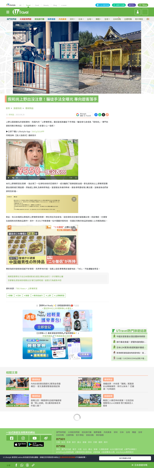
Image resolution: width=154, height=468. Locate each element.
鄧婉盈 (11, 114)
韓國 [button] (98, 19)
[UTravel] (20, 11)
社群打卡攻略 (120, 5)
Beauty (46, 5)
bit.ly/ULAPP (38, 131)
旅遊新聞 (108, 395)
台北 (63, 442)
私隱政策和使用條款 (67, 457)
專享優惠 (100, 434)
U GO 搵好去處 (104, 5)
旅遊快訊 (17, 108)
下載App (144, 5)
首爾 (84, 442)
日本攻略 (117, 19)
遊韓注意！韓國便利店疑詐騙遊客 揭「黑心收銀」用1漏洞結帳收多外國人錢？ (46, 403)
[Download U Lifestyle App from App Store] (21, 444)
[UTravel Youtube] (34, 437)
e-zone (63, 5)
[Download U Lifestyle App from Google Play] (36, 444)
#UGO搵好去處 (116, 449)
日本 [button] (80, 19)
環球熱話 (29, 108)
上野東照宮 (32, 288)
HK (20, 5)
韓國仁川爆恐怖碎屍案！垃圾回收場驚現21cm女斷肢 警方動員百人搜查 (118, 403)
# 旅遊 (26, 295)
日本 (122, 432)
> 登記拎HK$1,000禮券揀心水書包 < (57, 308)
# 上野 (48, 295)
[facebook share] (96, 114)
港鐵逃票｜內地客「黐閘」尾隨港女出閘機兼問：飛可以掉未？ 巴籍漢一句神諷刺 (118, 386)
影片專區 (139, 19)
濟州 (106, 442)
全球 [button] (106, 19)
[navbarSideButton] (8, 12)
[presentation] (148, 19)
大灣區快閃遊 (25, 19)
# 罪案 (10, 295)
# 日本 (18, 295)
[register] (138, 12)
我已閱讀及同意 (125, 458)
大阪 (58, 442)
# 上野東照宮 (59, 295)
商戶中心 (132, 5)
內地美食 (62, 19)
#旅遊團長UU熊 (108, 452)
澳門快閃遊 (11, 19)
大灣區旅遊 (104, 449)
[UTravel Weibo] (46, 437)
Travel (28, 5)
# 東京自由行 (37, 295)
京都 (95, 442)
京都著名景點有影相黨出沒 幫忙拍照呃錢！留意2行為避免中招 (34, 280)
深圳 (116, 432)
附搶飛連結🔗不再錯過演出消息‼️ (57, 335)
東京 (74, 442)
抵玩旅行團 (39, 19)
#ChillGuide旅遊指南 (65, 452)
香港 (69, 442)
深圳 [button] (72, 19)
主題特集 (128, 19)
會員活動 (90, 434)
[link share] (107, 114)
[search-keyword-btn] (145, 12)
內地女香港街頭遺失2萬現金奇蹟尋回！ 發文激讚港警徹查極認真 (46, 385)
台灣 (128, 432)
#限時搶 (96, 452)
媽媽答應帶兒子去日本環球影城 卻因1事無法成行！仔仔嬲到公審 (35, 276)
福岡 (100, 442)
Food (37, 5)
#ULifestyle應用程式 (125, 452)
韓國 (134, 432)
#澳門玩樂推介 (130, 449)
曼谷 (79, 442)
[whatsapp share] (99, 114)
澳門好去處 (66, 449)
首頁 (8, 108)
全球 (140, 432)
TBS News (21, 288)
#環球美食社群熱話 (83, 452)
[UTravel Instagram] (23, 437)
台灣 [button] (89, 19)
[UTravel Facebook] (11, 437)
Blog (55, 5)
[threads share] (103, 114)
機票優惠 (51, 19)
